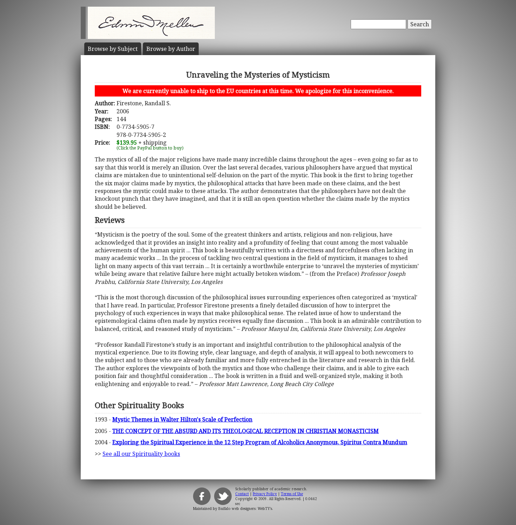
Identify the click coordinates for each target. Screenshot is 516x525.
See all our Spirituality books (141, 454)
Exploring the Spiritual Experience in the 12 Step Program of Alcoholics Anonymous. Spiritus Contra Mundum (259, 442)
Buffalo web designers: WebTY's (245, 508)
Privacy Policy (265, 493)
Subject (113, 49)
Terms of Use (292, 493)
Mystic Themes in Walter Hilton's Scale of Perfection (182, 419)
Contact (242, 493)
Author (170, 49)
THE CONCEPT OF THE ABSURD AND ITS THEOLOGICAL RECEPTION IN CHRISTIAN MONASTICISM (245, 431)
